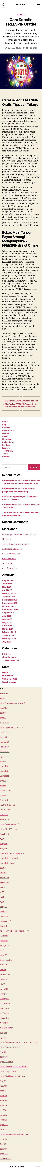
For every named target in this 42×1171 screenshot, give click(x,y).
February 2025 (9, 632)
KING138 (4, 693)
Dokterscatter (6, 960)
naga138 (4, 1086)
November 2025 (9, 603)
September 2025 (10, 609)
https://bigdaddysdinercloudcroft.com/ (19, 534)
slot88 (2, 1129)
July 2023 (7, 642)
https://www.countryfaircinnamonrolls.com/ (18, 1042)
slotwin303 (5, 974)
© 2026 (13, 1166)
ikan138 (3, 737)
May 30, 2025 (31, 48)
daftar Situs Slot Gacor (12, 549)
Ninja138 (4, 1023)
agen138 (4, 708)
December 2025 (9, 600)
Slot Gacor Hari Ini (10, 660)
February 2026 (9, 593)
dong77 (3, 907)
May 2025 (7, 622)
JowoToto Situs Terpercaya (12, 853)
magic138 (4, 1018)
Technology (7, 451)
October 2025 (8, 606)
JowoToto (4, 766)
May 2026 (7, 587)
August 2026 (8, 580)
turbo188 (4, 989)
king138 (3, 698)
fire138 (3, 1052)
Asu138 (3, 926)
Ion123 (3, 969)
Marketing (7, 439)
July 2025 (7, 616)
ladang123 (4, 999)
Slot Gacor (6, 539)
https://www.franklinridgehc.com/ (14, 931)
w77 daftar (4, 1013)
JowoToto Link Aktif (9, 858)
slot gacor (4, 945)
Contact (6, 457)
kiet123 (3, 994)
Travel (5, 454)
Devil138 (4, 800)
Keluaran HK (5, 921)
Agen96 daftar (6, 1028)
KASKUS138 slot (7, 805)
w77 (2, 892)
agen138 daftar (6, 1062)
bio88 (2, 984)
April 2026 (7, 590)
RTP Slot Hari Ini (9, 568)
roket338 (4, 732)
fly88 (2, 839)
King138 (3, 844)
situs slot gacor (9, 657)
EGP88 (3, 785)
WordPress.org (9, 682)
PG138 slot (5, 810)
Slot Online (7, 563)
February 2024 (9, 638)
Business (21, 14)
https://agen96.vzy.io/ (9, 824)
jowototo (4, 936)
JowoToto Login (7, 863)
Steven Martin (15, 48)
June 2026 (7, 584)
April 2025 (7, 626)
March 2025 (7, 629)
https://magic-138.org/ (9, 1047)
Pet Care (6, 445)
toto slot (4, 1115)
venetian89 (5, 1003)
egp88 (3, 713)
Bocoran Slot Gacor (10, 554)
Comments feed (9, 679)
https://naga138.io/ (8, 1071)
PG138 (3, 873)
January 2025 (8, 635)
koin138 (3, 1095)
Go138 (3, 1144)
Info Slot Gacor (9, 558)
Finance (5, 433)
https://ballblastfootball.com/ (12, 1076)
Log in (5, 672)
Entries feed (7, 675)
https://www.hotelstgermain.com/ (14, 1134)
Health (5, 436)
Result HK (4, 834)
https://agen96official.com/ (11, 727)
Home (5, 422)
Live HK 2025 (6, 790)
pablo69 (3, 979)
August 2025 (8, 613)
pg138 (3, 756)
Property (6, 448)
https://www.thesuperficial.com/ (14, 1066)
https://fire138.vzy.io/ (9, 829)
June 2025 (7, 619)
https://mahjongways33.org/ (12, 703)
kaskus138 (4, 722)
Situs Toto (4, 916)
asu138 (3, 1110)
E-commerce (8, 430)
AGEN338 (4, 877)
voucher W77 (5, 1158)
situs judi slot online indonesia (16, 544)
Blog (4, 425)
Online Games (8, 442)
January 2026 (8, 596)
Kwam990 (21, 4)
